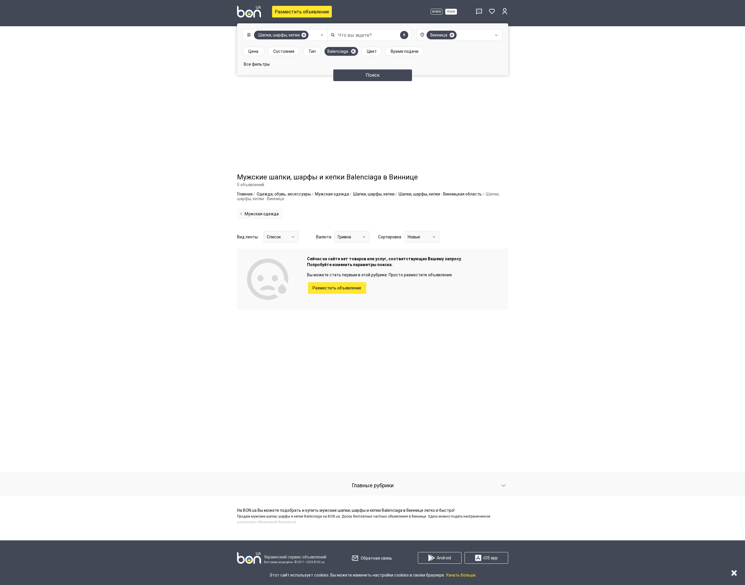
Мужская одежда (262, 214)
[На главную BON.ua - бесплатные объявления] (249, 12)
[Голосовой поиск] (404, 35)
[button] (284, 35)
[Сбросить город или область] (452, 35)
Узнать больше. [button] (461, 575)
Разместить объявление (302, 12)
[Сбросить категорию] (303, 35)
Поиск (373, 75)
